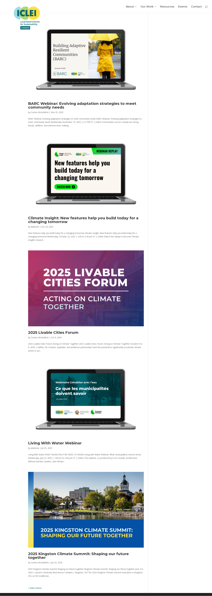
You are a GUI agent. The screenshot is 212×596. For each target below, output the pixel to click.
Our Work (147, 7)
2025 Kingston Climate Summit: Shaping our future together (78, 556)
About (130, 7)
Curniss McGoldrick (40, 112)
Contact (196, 7)
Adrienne (35, 226)
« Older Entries (35, 588)
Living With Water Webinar (55, 443)
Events (182, 7)
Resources (167, 7)
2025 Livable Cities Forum (53, 332)
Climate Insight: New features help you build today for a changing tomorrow (83, 220)
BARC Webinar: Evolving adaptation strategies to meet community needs (82, 105)
